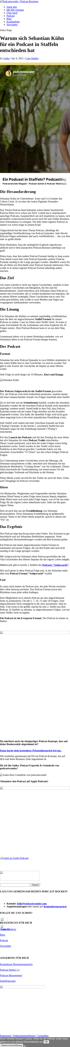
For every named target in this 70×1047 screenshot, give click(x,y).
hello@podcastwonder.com (32, 903)
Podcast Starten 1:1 (10, 969)
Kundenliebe (13, 21)
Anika (6, 58)
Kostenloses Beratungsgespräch (16, 964)
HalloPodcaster (8, 981)
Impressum (5, 1035)
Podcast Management (11, 975)
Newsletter (12, 24)
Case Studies (32, 58)
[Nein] (24, 1046)
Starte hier (12, 7)
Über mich (12, 12)
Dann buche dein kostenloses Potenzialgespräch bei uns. (31, 750)
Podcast (10, 15)
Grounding (43, 1035)
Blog (9, 18)
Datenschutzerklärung (24, 1035)
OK (46, 1042)
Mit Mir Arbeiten (15, 10)
